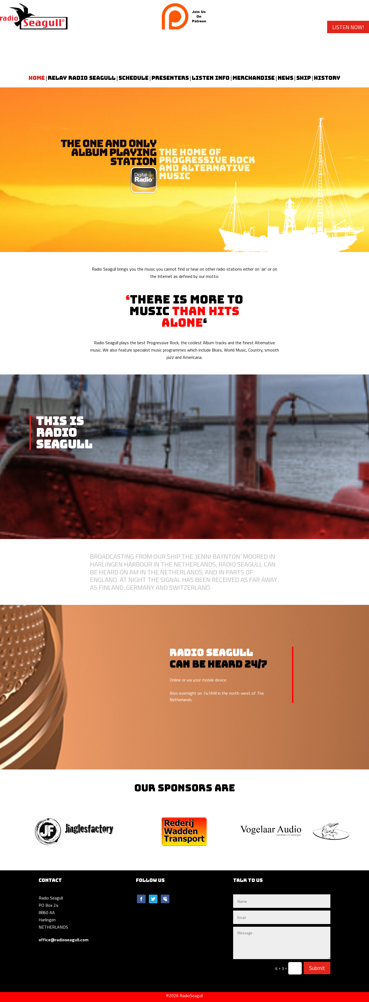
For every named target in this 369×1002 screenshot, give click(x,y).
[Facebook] (141, 902)
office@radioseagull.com (64, 939)
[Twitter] (153, 902)
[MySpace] (165, 902)
